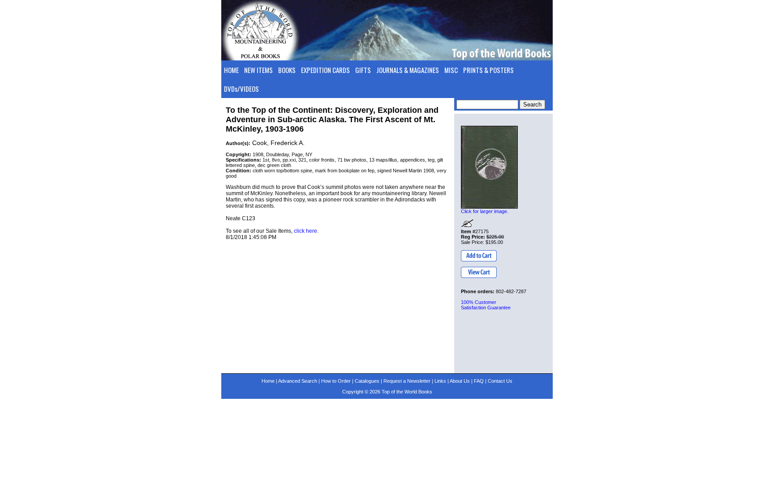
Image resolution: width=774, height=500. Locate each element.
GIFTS (363, 70)
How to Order (336, 381)
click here (305, 231)
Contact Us (500, 381)
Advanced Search (297, 381)
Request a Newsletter (406, 381)
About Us (460, 381)
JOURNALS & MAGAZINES (407, 70)
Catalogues (367, 381)
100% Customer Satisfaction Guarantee (486, 304)
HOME (231, 70)
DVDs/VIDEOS (241, 89)
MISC (451, 70)
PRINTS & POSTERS (488, 70)
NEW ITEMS (258, 70)
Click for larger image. (484, 211)
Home (268, 381)
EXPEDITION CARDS (325, 70)
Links (440, 381)
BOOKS (287, 70)
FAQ (479, 381)
